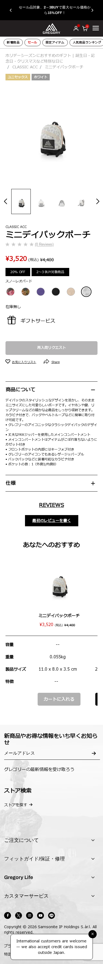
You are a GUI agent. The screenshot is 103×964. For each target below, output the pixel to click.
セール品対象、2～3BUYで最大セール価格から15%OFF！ (52, 10)
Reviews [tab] (51, 505)
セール (32, 42)
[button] (13, 10)
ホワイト (40, 77)
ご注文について (21, 840)
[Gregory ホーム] (51, 28)
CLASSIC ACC (25, 67)
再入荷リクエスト (51, 347)
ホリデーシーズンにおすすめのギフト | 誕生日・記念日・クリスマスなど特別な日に (50, 58)
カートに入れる (59, 699)
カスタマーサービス (26, 895)
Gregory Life (18, 877)
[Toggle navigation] (96, 28)
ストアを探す (15, 805)
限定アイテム (55, 42)
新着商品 (13, 42)
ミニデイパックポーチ (59, 616)
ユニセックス (18, 77)
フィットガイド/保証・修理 (34, 858)
